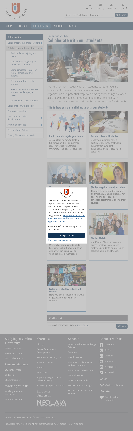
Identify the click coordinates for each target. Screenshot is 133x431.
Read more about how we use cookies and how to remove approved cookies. (66, 218)
